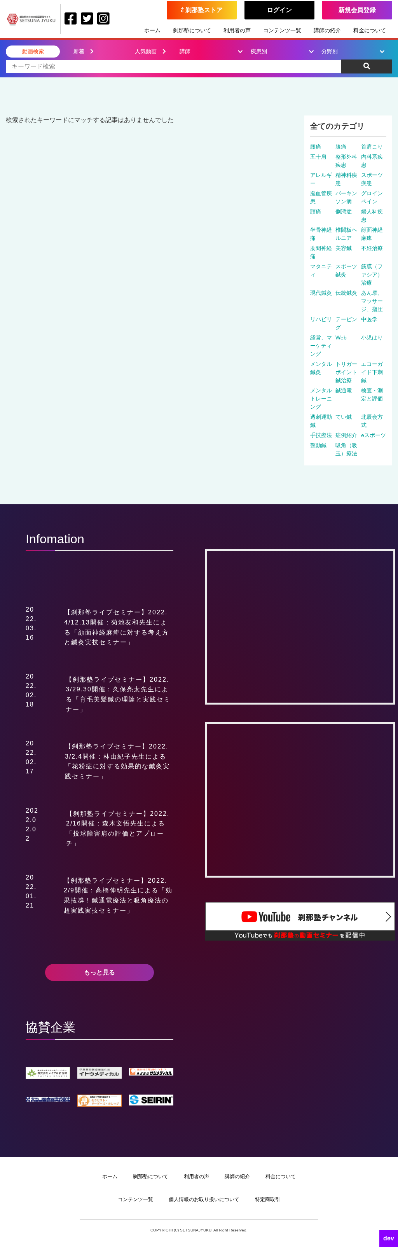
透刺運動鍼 (321, 421)
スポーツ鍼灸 (346, 270)
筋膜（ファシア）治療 (372, 274)
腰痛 (315, 146)
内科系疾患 (372, 161)
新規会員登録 (357, 10)
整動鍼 (318, 445)
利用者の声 (237, 30)
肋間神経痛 (321, 252)
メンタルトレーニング (321, 398)
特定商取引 (267, 1199)
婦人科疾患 (372, 215)
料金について (369, 30)
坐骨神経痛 (321, 234)
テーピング (346, 323)
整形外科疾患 (346, 161)
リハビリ (321, 319)
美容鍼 (343, 248)
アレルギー (321, 179)
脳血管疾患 (321, 197)
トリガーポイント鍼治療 (346, 372)
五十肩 (318, 157)
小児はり (372, 337)
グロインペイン (372, 197)
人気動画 (146, 51)
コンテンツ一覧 (282, 30)
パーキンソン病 (346, 197)
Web (341, 337)
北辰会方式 (372, 421)
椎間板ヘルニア (346, 234)
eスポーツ (373, 435)
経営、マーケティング (321, 345)
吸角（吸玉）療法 (346, 449)
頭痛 (315, 211)
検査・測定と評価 (372, 394)
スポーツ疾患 (372, 179)
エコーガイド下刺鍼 (372, 372)
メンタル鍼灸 (321, 368)
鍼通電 (343, 390)
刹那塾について (192, 30)
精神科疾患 (346, 179)
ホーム (152, 30)
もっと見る (99, 972)
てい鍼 (343, 417)
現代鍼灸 (321, 293)
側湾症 (343, 211)
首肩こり (372, 146)
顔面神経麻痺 (372, 234)
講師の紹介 (327, 30)
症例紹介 (346, 435)
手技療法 (321, 435)
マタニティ (321, 270)
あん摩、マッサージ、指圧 (372, 301)
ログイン (279, 10)
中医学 (369, 319)
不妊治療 (372, 248)
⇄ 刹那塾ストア (202, 10)
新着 (78, 51)
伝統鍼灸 (346, 293)
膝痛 (340, 146)
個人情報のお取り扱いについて (204, 1199)
